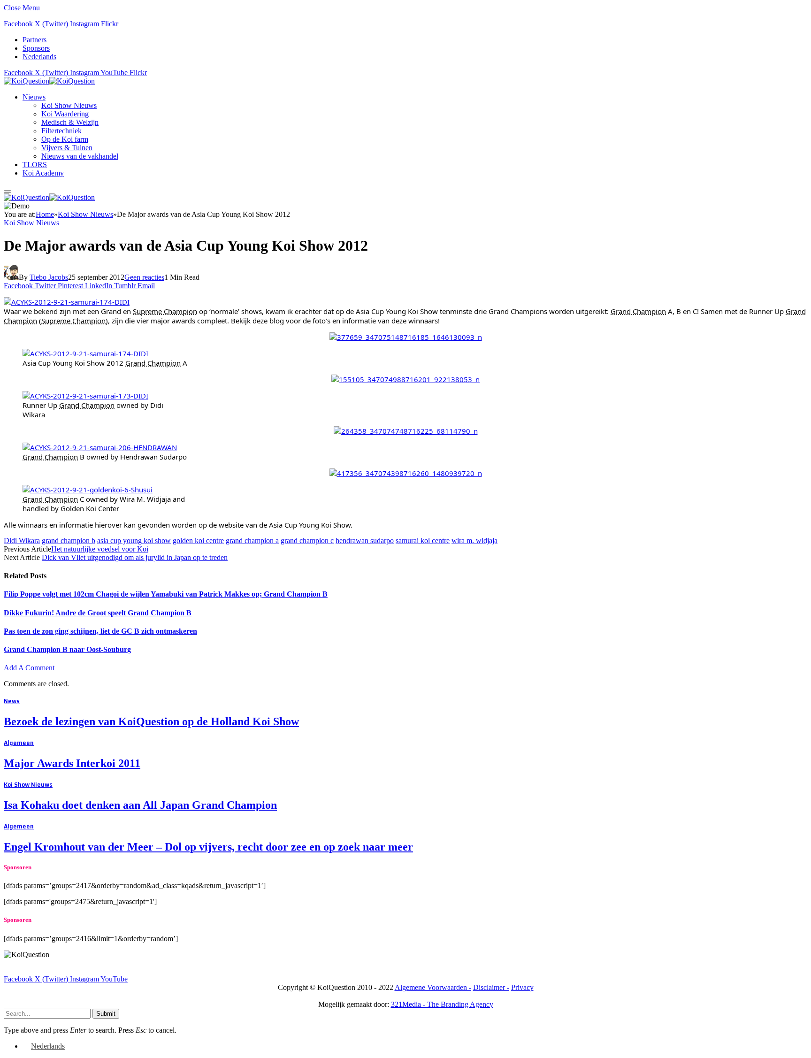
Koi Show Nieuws (69, 105)
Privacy (522, 987)
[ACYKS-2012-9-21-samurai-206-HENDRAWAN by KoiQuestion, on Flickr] (100, 447)
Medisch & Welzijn (70, 122)
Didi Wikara (22, 540)
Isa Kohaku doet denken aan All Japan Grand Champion (140, 805)
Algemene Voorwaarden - (433, 987)
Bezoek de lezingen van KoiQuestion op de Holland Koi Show (151, 721)
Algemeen (19, 742)
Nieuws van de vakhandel (79, 156)
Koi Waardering (65, 114)
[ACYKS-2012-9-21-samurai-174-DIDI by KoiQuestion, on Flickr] (67, 302)
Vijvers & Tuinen (66, 148)
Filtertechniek (61, 131)
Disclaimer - (491, 987)
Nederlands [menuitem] (48, 1046)
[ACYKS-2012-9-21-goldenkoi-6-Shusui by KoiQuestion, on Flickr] (88, 489)
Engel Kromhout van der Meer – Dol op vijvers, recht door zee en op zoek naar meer (208, 847)
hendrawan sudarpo (365, 540)
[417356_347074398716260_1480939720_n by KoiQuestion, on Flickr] (405, 473)
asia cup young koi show (134, 540)
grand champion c (307, 540)
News (12, 701)
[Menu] (7, 191)
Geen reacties (144, 277)
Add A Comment (29, 668)
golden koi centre (198, 540)
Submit (105, 1013)
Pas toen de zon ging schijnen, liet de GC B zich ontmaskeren (100, 631)
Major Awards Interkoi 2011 (72, 763)
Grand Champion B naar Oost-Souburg (67, 649)
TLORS (35, 165)
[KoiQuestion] (49, 81)
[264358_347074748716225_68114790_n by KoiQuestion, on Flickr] (406, 431)
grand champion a (252, 540)
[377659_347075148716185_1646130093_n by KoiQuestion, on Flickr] (405, 337)
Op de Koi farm (64, 139)
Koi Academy (43, 173)
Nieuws (34, 97)
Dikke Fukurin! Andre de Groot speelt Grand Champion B (97, 613)
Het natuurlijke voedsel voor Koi (99, 549)
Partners (34, 40)
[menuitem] (39, 57)
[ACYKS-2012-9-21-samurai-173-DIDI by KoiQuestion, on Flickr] (85, 395)
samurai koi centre (423, 540)
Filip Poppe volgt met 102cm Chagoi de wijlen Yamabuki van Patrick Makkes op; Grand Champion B (166, 594)
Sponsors (36, 48)
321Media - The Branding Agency (442, 1004)
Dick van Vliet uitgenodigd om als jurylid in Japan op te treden (135, 557)
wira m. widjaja (474, 540)
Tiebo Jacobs (49, 277)
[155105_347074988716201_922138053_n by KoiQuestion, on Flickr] (405, 379)
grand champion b (68, 540)
